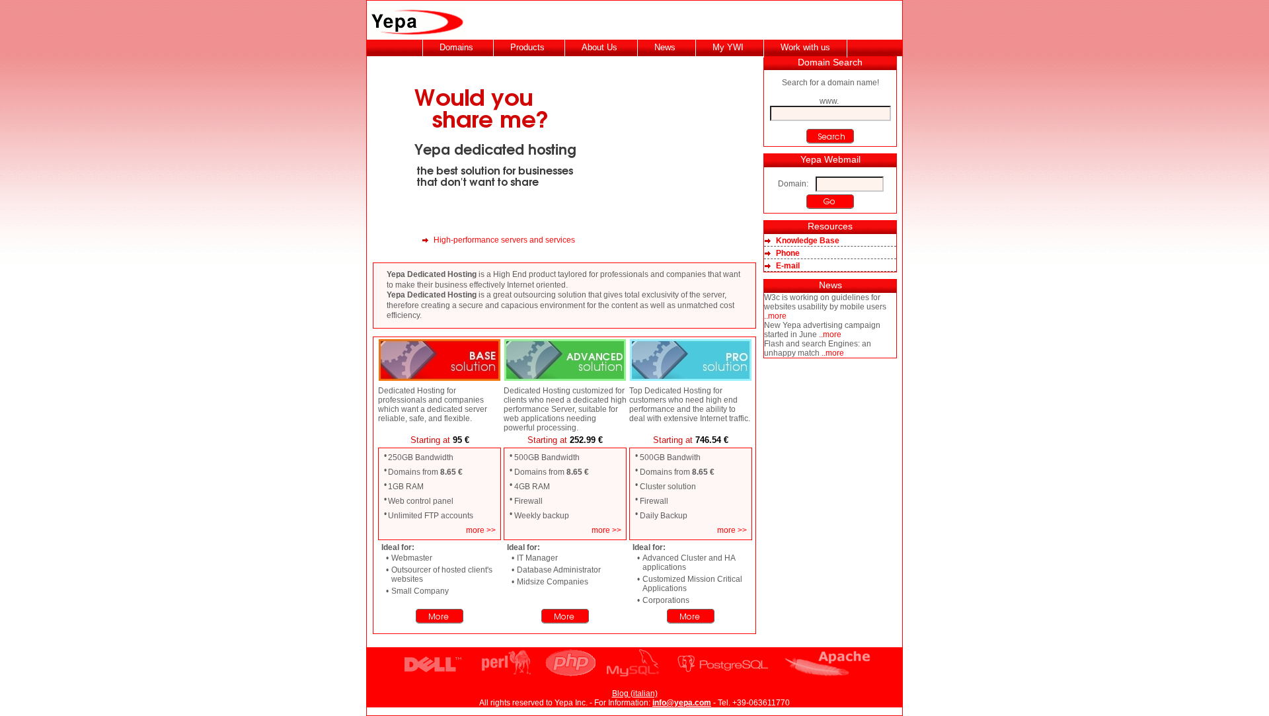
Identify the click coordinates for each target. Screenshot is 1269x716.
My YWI (728, 47)
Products (527, 47)
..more (775, 316)
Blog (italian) (635, 693)
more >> (481, 530)
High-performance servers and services (504, 240)
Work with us (805, 47)
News (664, 47)
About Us (599, 47)
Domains (456, 47)
